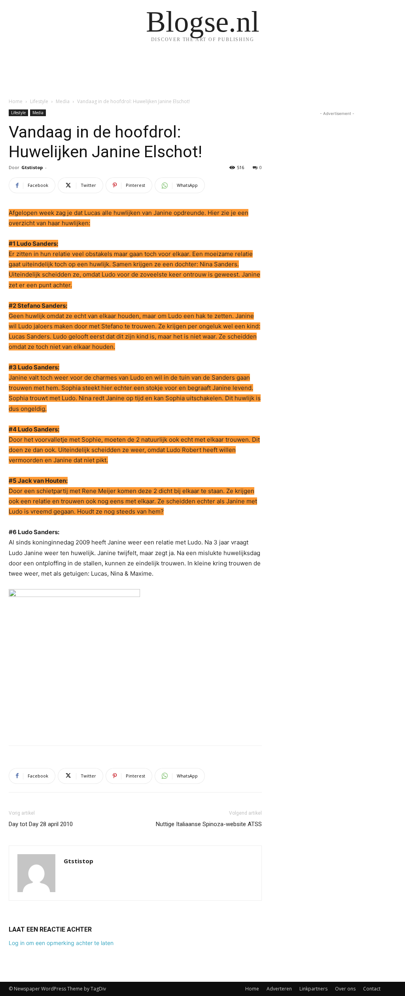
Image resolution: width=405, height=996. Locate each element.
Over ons (345, 988)
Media (63, 101)
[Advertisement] (135, 719)
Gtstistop (32, 167)
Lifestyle (39, 101)
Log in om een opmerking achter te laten (61, 943)
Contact (371, 988)
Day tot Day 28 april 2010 (41, 824)
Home (16, 101)
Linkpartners (313, 988)
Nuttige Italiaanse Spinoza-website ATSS (209, 824)
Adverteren (279, 988)
